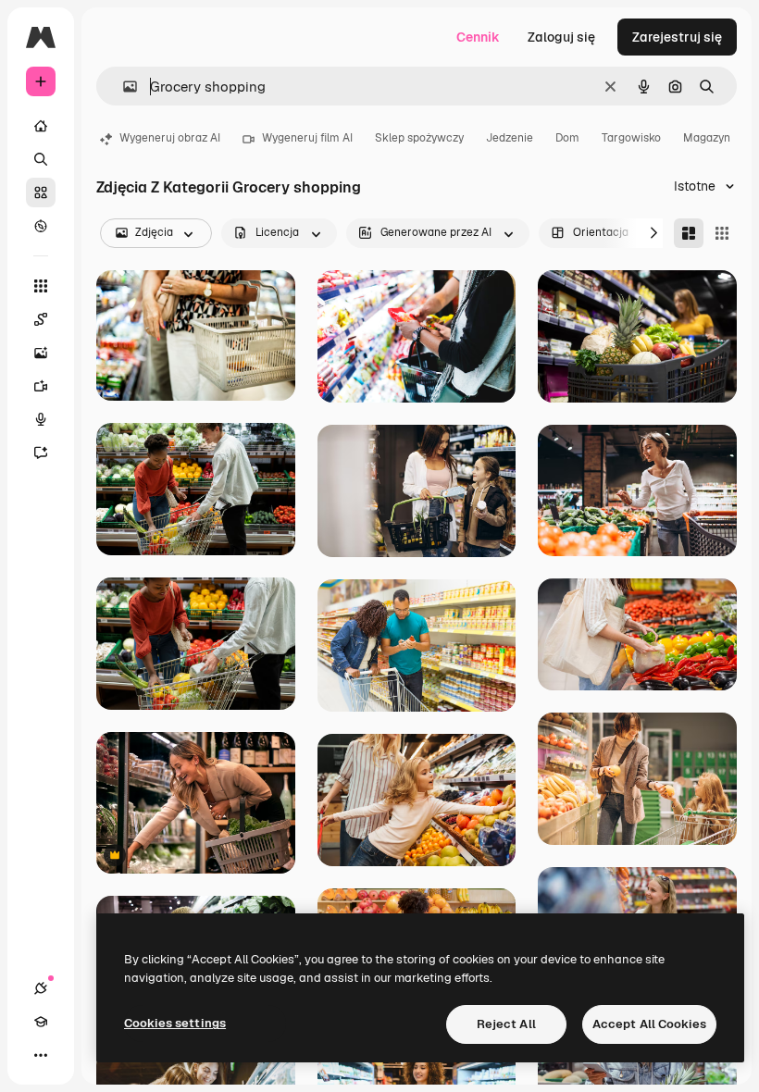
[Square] (722, 233)
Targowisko (631, 137)
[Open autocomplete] (122, 86)
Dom (567, 137)
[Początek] (41, 126)
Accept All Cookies (649, 1024)
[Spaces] (41, 319)
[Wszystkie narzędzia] (41, 286)
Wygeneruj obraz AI (169, 137)
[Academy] (41, 1021)
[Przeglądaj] (41, 226)
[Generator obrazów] (41, 352)
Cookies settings (175, 1023)
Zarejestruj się (677, 37)
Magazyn (706, 137)
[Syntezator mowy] (41, 419)
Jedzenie (509, 137)
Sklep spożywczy (419, 137)
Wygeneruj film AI (307, 137)
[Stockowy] (41, 192)
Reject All (506, 1024)
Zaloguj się (561, 37)
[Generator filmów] (41, 386)
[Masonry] (688, 233)
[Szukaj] (41, 159)
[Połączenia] (41, 988)
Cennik (478, 37)
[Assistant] (41, 452)
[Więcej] (41, 1055)
